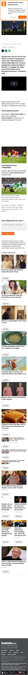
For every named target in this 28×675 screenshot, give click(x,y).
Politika (3, 654)
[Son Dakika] (14, 643)
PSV (24, 171)
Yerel (22, 652)
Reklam (8, 647)
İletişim (12, 647)
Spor (9, 652)
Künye (16, 647)
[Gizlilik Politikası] (14, 666)
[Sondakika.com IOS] (5, 672)
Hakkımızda (3, 647)
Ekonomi (3, 652)
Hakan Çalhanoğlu (17, 114)
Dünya (17, 650)
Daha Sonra (13, 17)
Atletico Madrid (7, 118)
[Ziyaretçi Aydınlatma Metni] (13, 669)
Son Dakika (4, 650)
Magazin (16, 652)
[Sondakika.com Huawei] (23, 672)
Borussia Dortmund (17, 173)
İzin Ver (22, 17)
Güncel (11, 650)
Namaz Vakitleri (12, 654)
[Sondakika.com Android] (14, 672)
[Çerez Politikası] (10, 668)
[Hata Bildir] (22, 669)
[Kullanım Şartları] (5, 666)
